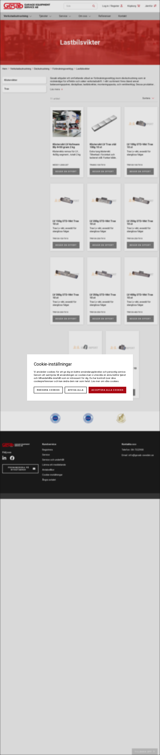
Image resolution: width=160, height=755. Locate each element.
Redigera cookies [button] (48, 390)
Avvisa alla (76, 390)
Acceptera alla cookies (107, 390)
